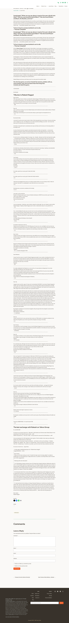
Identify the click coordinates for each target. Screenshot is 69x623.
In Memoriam (16, 512)
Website (15, 558)
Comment (15, 535)
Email (14, 553)
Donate (66, 6)
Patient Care (43, 6)
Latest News (51, 6)
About (37, 6)
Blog (55, 6)
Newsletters (61, 6)
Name (14, 548)
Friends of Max (11, 614)
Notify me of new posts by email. (21, 565)
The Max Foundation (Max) (10, 601)
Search (31, 601)
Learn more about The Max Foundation (12, 616)
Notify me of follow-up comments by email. (23, 563)
